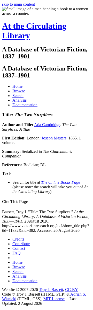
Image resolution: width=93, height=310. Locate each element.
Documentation (24, 105)
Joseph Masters (54, 138)
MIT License (54, 299)
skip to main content (18, 4)
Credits (18, 239)
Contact (18, 248)
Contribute (21, 244)
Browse (18, 91)
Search (18, 95)
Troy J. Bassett (51, 289)
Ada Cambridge (47, 124)
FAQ (16, 253)
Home (17, 86)
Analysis (19, 100)
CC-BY (71, 289)
